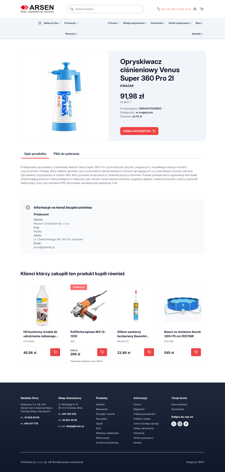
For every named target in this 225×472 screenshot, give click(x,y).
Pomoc (137, 404)
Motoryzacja (102, 437)
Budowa (100, 404)
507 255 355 (168, 9)
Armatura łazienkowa (107, 442)
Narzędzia (101, 418)
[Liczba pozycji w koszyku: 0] (201, 9)
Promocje (70, 23)
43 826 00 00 (31, 417)
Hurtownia (157, 23)
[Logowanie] (195, 9)
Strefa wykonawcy (179, 23)
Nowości (70, 33)
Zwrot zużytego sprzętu (146, 423)
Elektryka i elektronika (107, 433)
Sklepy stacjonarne (134, 23)
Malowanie (102, 409)
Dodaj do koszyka (137, 131)
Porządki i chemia (105, 414)
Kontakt (196, 33)
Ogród (99, 423)
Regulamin (139, 409)
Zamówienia (177, 409)
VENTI (201, 462)
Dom (98, 428)
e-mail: (71, 426)
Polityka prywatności (144, 414)
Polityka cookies (142, 418)
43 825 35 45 (183, 9)
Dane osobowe (179, 404)
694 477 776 (31, 423)
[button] (55, 352)
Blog (198, 23)
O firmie (112, 23)
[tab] (35, 153)
